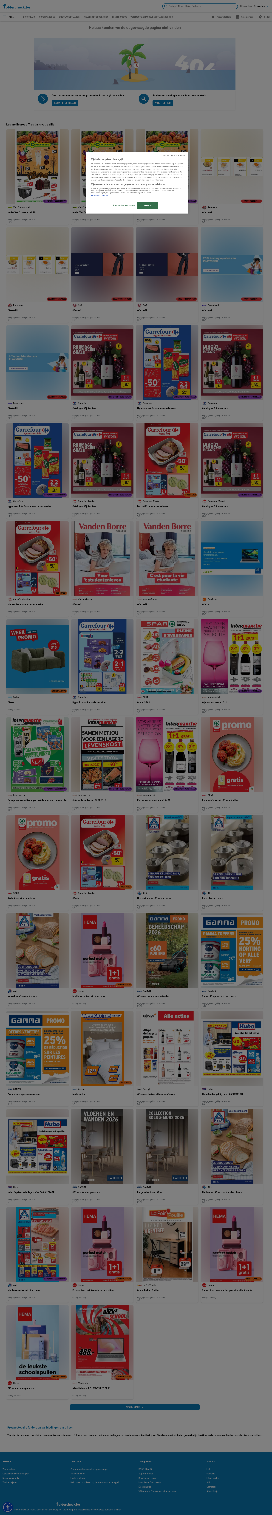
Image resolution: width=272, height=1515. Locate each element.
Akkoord (148, 205)
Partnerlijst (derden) (99, 196)
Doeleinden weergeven (124, 205)
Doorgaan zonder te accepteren (174, 155)
